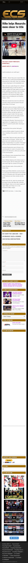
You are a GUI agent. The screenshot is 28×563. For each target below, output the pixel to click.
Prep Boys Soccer (18, 549)
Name (4, 262)
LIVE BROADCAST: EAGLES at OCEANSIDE (11, 236)
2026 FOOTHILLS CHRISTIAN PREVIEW (11, 239)
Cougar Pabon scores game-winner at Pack (7, 224)
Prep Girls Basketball (7, 549)
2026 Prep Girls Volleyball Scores (18, 306)
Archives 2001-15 (6, 544)
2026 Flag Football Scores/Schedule (16, 300)
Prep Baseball (16, 546)
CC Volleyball (5, 559)
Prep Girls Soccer (6, 551)
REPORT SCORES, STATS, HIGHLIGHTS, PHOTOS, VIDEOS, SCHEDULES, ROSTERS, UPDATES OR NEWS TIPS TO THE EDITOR (12, 285)
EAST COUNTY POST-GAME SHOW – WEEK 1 (12, 234)
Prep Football (15, 544)
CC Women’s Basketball (8, 557)
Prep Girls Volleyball (7, 553)
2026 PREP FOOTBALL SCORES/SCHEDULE (17, 293)
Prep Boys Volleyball (17, 551)
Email (3, 266)
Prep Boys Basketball (15, 547)
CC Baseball (5, 555)
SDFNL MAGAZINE (16, 322)
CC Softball (18, 557)
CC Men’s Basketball (15, 555)
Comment (4, 250)
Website (4, 270)
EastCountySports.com (10, 217)
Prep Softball (5, 547)
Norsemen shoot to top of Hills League (20, 223)
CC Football (17, 553)
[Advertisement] (15, 7)
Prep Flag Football (6, 546)
